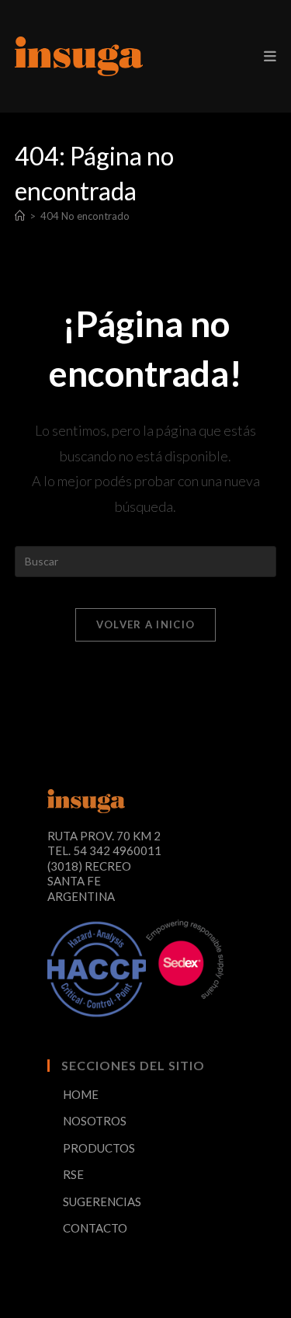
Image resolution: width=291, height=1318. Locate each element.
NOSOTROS (94, 1121)
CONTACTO (95, 1228)
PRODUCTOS (99, 1148)
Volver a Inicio (146, 624)
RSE (73, 1174)
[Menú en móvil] (270, 55)
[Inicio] (20, 216)
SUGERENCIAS (102, 1201)
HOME (81, 1094)
